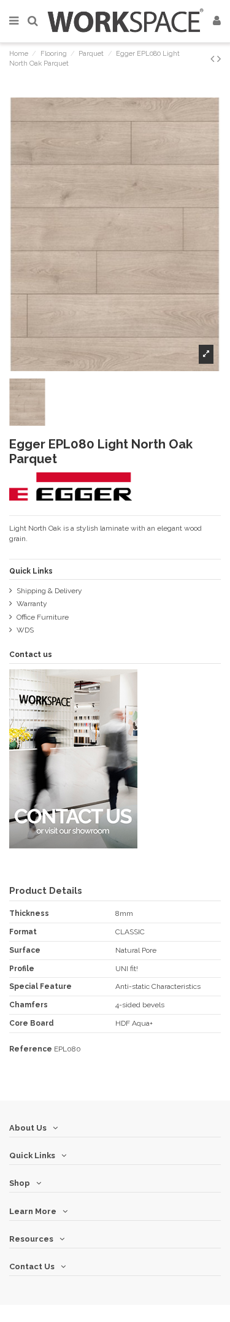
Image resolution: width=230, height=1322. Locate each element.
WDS (25, 630)
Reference (30, 1049)
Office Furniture (43, 617)
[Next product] (219, 58)
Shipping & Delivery (49, 590)
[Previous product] (213, 58)
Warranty (32, 603)
